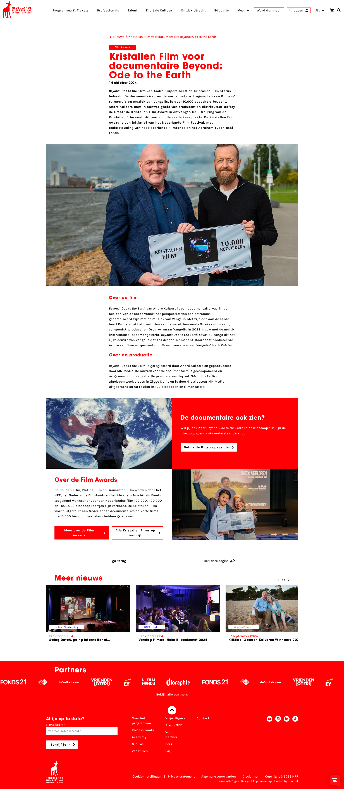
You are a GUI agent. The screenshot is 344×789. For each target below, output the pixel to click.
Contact (203, 718)
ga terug (119, 561)
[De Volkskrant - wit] (22, 682)
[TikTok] (295, 736)
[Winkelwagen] (332, 10)
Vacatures (140, 751)
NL (318, 10)
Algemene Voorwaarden (218, 776)
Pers (168, 744)
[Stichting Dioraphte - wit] (131, 682)
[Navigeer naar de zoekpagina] (339, 10)
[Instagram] (278, 736)
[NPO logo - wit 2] (197, 682)
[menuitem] (241, 10)
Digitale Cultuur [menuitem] (159, 10)
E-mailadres (55, 725)
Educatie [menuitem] (221, 10)
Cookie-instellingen (146, 776)
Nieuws (138, 744)
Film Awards (122, 47)
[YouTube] (269, 736)
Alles (281, 580)
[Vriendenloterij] (54, 682)
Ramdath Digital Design (234, 781)
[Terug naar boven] (172, 710)
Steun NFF (173, 725)
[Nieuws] (110, 36)
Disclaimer (250, 776)
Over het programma (141, 720)
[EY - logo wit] (80, 682)
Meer (241, 10)
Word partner (171, 734)
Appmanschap (262, 781)
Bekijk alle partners (172, 694)
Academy (139, 737)
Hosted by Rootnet (286, 781)
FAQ (168, 751)
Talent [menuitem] (132, 10)
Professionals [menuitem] (108, 10)
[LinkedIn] (287, 736)
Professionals (143, 730)
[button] (289, 618)
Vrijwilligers (175, 718)
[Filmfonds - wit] (101, 682)
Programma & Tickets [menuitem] (71, 10)
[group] (88, 615)
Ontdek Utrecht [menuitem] (193, 10)
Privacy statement (181, 776)
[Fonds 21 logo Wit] (168, 682)
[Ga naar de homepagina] (17, 10)
